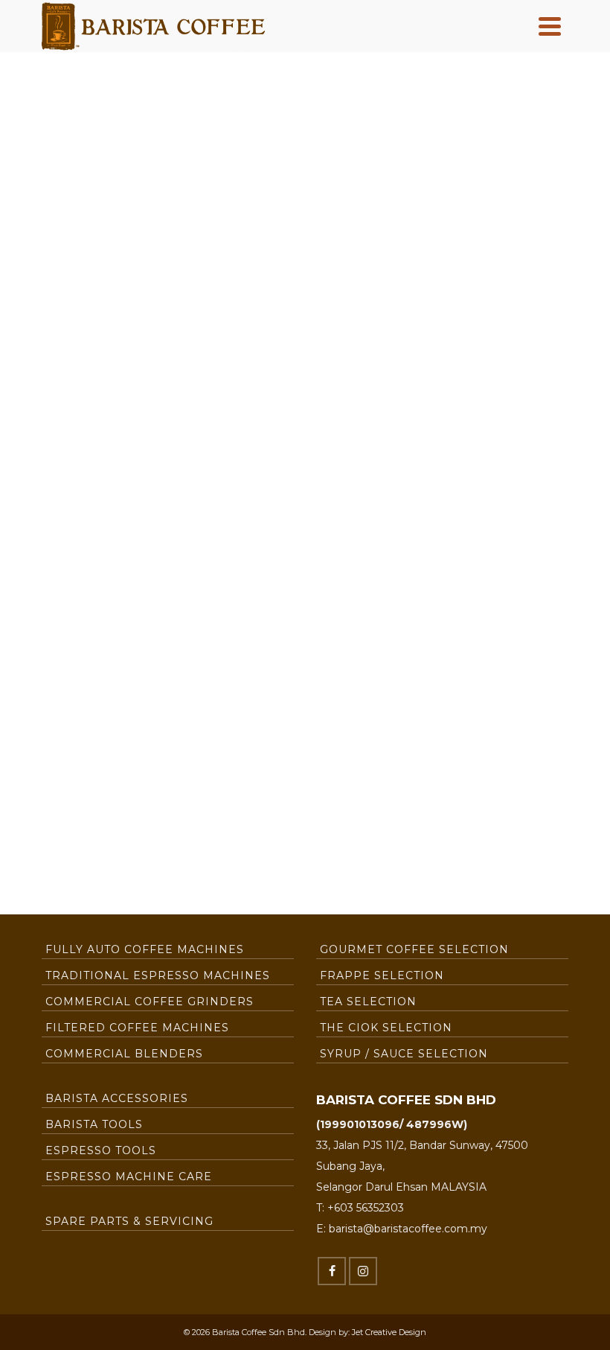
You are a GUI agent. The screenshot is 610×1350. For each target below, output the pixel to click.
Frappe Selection (382, 975)
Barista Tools (94, 1124)
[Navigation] (549, 26)
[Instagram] (363, 1271)
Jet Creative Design (389, 1332)
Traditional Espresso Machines (157, 975)
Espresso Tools (100, 1150)
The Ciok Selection (386, 1027)
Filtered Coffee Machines (137, 1027)
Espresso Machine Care (128, 1176)
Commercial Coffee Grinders (149, 1001)
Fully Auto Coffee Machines (144, 949)
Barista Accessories (116, 1098)
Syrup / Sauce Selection (404, 1053)
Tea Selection (368, 1001)
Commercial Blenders (124, 1053)
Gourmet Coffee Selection (414, 949)
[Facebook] (332, 1271)
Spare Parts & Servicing (129, 1221)
